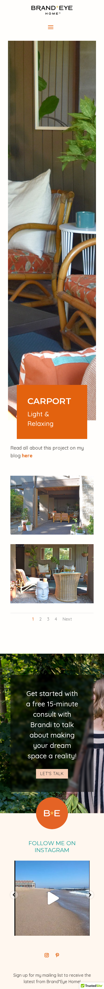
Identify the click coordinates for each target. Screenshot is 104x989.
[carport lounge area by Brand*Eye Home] (52, 533)
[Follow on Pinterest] (57, 955)
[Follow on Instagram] (46, 955)
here (27, 456)
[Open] (52, 898)
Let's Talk (52, 773)
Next (67, 619)
